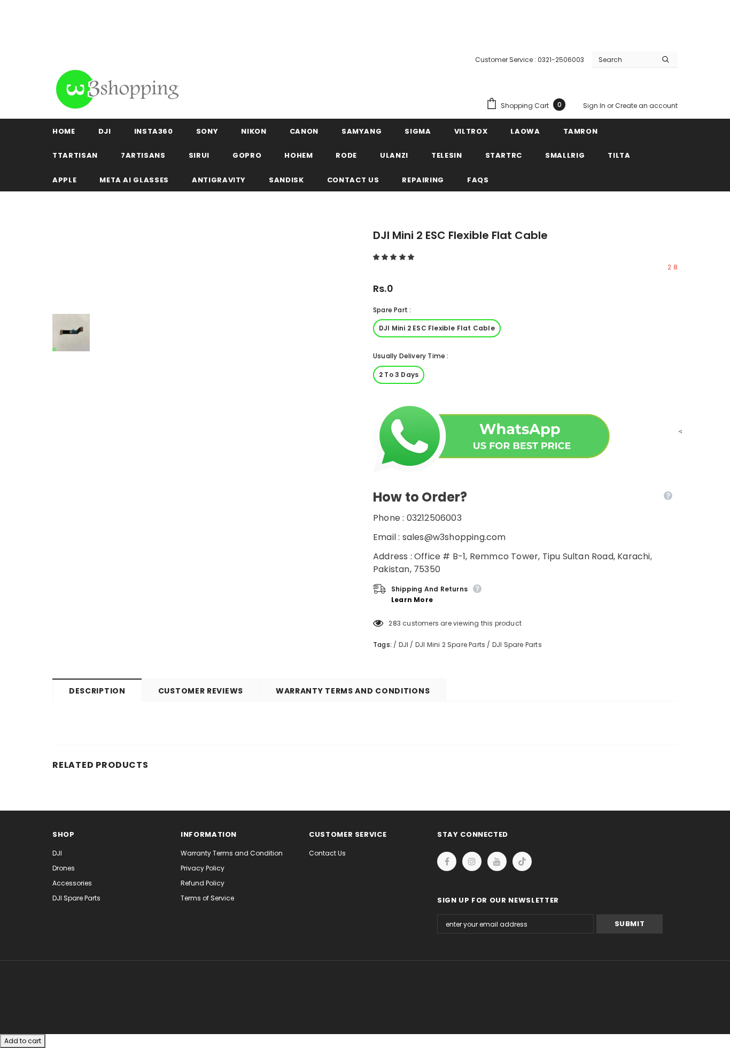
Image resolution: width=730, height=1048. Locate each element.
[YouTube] (497, 861)
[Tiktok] (522, 861)
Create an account (646, 105)
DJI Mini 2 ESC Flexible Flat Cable (437, 328)
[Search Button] (666, 59)
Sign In (595, 105)
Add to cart (22, 1040)
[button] (394, 256)
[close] (674, 21)
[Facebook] (446, 861)
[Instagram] (472, 861)
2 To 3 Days (398, 374)
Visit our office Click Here (365, 32)
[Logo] (119, 89)
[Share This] (677, 431)
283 (395, 623)
